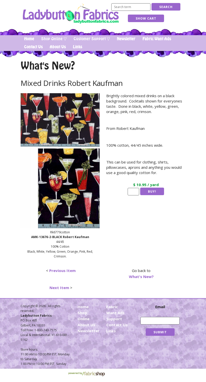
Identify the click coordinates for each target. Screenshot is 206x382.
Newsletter (126, 39)
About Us (58, 47)
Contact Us (33, 47)
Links (77, 47)
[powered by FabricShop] (86, 374)
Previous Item (62, 270)
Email (160, 306)
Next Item (59, 287)
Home (29, 39)
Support (114, 318)
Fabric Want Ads (156, 39)
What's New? (141, 276)
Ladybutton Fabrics (70, 13)
